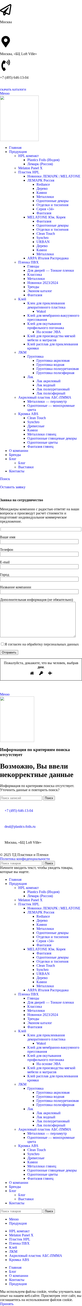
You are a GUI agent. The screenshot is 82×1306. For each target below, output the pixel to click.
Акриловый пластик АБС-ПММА (44, 397)
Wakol (41, 311)
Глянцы (33, 266)
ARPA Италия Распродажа (48, 258)
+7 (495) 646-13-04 (19, 810)
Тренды (33, 287)
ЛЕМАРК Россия (40, 180)
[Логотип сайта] (19, 140)
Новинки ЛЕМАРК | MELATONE (53, 176)
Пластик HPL (28, 172)
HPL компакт (28, 156)
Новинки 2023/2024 (42, 283)
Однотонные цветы (42, 442)
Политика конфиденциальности (25, 859)
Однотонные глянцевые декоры (52, 438)
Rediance (43, 184)
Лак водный (45, 385)
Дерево (42, 188)
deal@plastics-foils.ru (20, 826)
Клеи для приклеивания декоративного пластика (46, 305)
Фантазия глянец (40, 446)
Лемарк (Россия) (40, 164)
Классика (34, 274)
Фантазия (43, 213)
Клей (22, 299)
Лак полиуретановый (53, 389)
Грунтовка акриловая (52, 360)
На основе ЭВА (48, 332)
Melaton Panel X (30, 168)
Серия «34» (45, 209)
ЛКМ (22, 352)
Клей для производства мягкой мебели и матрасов (51, 338)
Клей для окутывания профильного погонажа (45, 326)
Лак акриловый (48, 381)
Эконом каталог (39, 291)
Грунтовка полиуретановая (57, 369)
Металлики (45, 197)
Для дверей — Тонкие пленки (50, 270)
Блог (22, 463)
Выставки (26, 467)
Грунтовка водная (50, 365)
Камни (41, 193)
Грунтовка (35, 356)
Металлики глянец (41, 434)
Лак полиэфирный (50, 393)
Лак (30, 377)
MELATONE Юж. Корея (46, 217)
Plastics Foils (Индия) (43, 160)
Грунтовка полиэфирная (55, 373)
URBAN (43, 242)
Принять (6, 1304)
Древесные (35, 426)
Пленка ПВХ (28, 262)
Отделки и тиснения (52, 205)
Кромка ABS (28, 414)
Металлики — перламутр (47, 401)
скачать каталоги (13, 89)
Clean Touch (45, 233)
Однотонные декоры (52, 201)
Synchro (42, 238)
